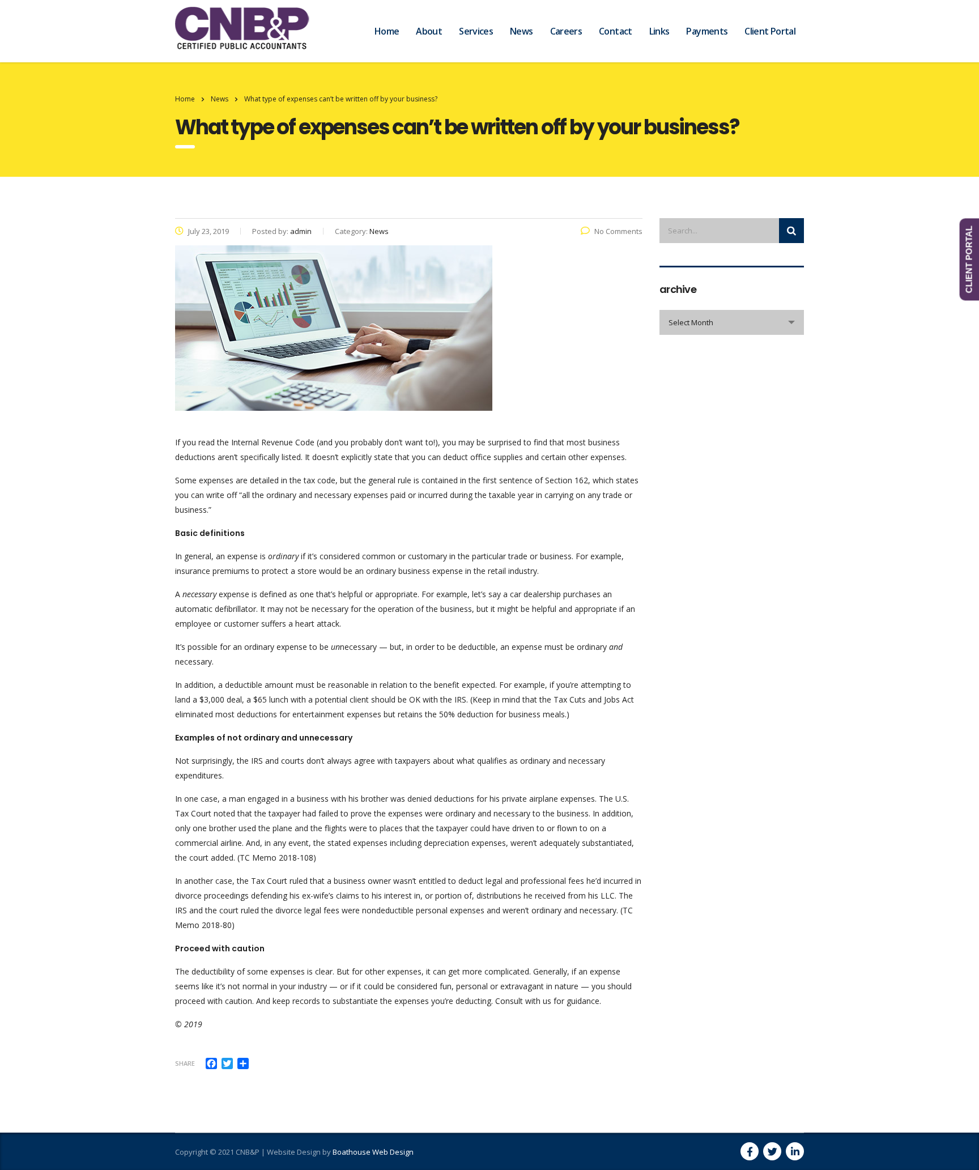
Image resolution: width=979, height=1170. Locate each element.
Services (476, 31)
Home (386, 31)
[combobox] (731, 322)
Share (185, 1063)
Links (659, 31)
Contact (615, 31)
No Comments (618, 231)
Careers (566, 31)
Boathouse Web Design (373, 1152)
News (521, 31)
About (429, 31)
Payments (706, 31)
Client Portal (769, 31)
